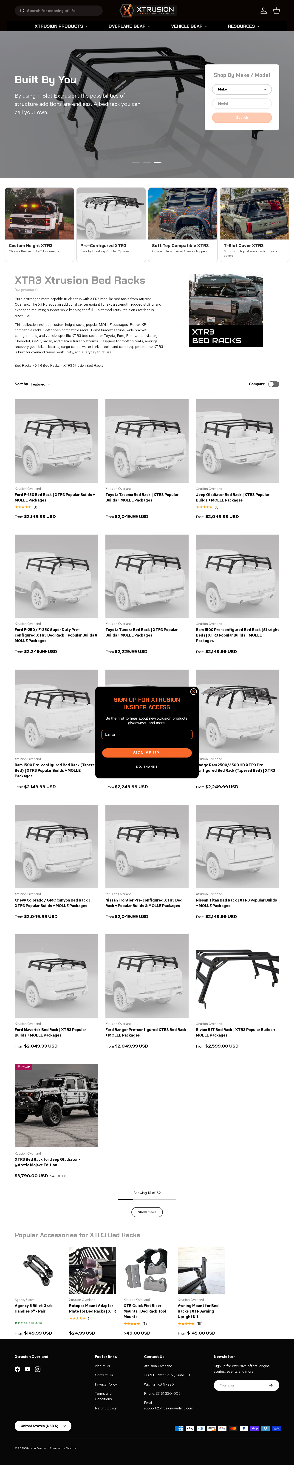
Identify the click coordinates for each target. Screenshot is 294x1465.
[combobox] (59, 11)
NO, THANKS (147, 766)
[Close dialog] (193, 691)
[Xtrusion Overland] (148, 10)
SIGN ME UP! (147, 753)
